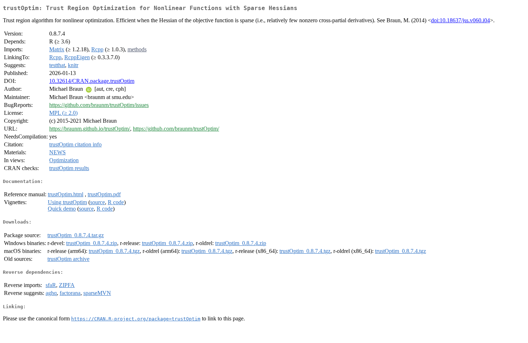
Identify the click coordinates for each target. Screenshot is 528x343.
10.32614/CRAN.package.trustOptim (91, 81)
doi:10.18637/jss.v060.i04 (460, 20)
